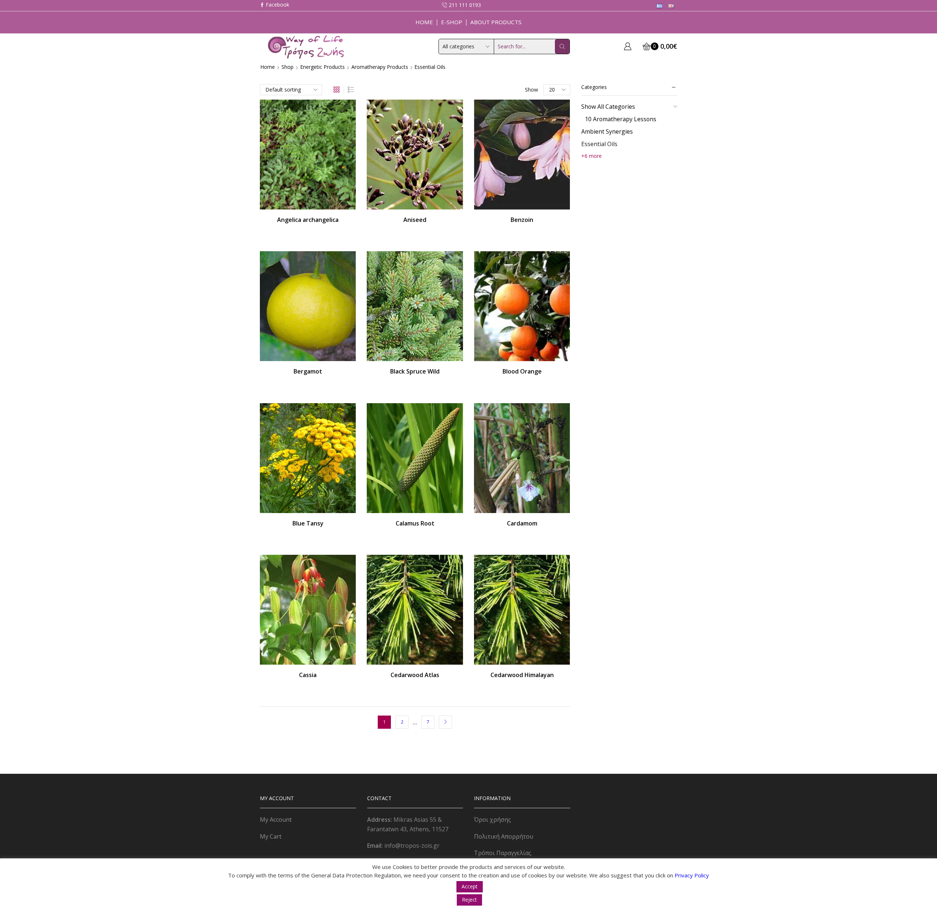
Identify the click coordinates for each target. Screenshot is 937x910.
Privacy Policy (692, 875)
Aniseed (414, 220)
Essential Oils (599, 144)
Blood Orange (522, 371)
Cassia (308, 675)
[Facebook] (274, 5)
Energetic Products (322, 66)
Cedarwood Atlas (415, 675)
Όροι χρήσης (492, 820)
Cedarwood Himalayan (522, 675)
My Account (276, 820)
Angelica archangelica (308, 220)
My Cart (270, 836)
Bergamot (308, 371)
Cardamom (522, 523)
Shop (287, 66)
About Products (496, 22)
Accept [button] (470, 886)
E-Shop (451, 22)
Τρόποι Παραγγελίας (502, 853)
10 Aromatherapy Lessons (620, 119)
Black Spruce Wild (415, 371)
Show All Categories (608, 107)
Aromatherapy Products (379, 66)
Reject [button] (469, 899)
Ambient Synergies (607, 131)
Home (424, 22)
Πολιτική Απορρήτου (503, 836)
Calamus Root (415, 523)
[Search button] (562, 46)
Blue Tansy (308, 523)
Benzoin (522, 220)
